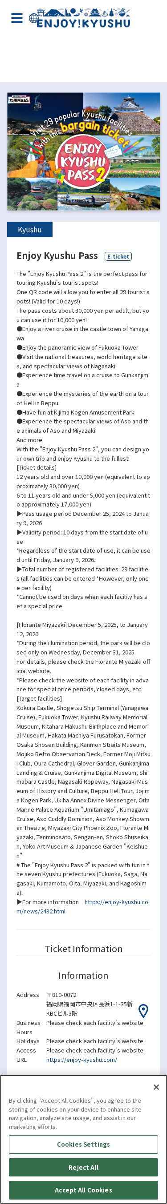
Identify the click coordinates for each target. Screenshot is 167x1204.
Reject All (83, 1167)
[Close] (156, 1087)
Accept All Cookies (83, 1190)
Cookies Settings (83, 1144)
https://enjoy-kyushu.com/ (81, 1059)
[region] (83, 1139)
